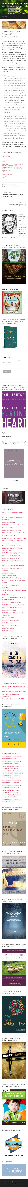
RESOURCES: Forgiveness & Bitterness (13, 565)
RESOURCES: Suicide (8, 628)
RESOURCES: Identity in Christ (10, 585)
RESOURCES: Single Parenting (10, 620)
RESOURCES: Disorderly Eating (11, 555)
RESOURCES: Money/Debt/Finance (12, 602)
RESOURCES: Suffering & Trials (10, 625)
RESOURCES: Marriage (8, 595)
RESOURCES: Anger (7, 527)
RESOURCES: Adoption (8, 522)
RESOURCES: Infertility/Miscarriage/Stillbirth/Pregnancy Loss (14, 590)
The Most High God (7, 174)
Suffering (6, 184)
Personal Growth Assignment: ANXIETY (13, 699)
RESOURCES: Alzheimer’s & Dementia (12, 525)
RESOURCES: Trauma (8, 631)
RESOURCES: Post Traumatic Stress (12, 607)
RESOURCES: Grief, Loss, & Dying (11, 578)
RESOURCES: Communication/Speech (13, 533)
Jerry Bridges (7, 186)
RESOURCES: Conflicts (8, 535)
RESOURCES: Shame (8, 617)
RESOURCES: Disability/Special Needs (13, 553)
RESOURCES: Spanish (8, 623)
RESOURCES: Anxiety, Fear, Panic (11, 530)
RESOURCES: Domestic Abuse (10, 558)
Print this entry (6, 156)
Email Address (6, 362)
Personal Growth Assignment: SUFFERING (14, 691)
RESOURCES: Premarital (9, 610)
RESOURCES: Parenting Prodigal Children (13, 605)
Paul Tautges (19, 37)
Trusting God (12, 184)
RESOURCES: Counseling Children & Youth (14, 538)
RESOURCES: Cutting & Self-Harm (11, 545)
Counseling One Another (14, 3)
